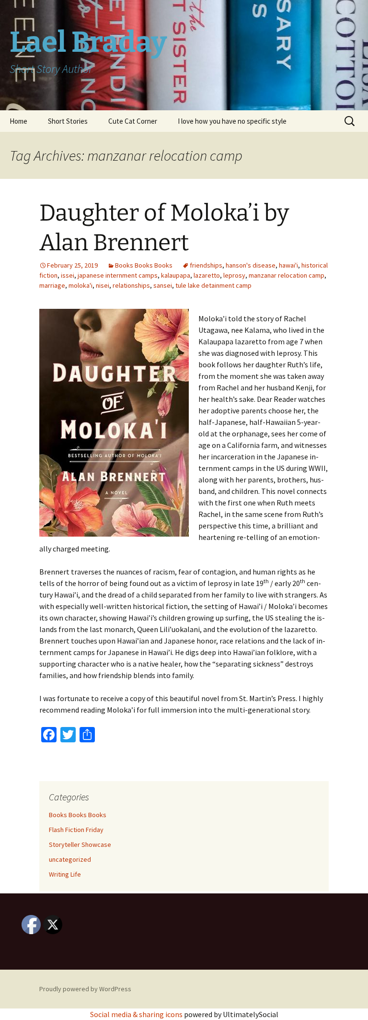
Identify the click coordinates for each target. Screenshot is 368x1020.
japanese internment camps (118, 275)
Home (18, 121)
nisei (102, 285)
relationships (131, 285)
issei (67, 275)
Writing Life (65, 874)
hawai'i (288, 265)
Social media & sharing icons (137, 1014)
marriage (52, 285)
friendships (206, 265)
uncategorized (70, 859)
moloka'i (80, 285)
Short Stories (68, 121)
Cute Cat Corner (132, 121)
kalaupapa (175, 275)
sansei (162, 285)
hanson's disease (251, 265)
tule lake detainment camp (213, 285)
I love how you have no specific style (232, 121)
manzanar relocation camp (286, 275)
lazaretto (207, 275)
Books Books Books (143, 265)
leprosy (234, 275)
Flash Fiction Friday (76, 829)
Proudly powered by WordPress (85, 989)
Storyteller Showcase (80, 844)
